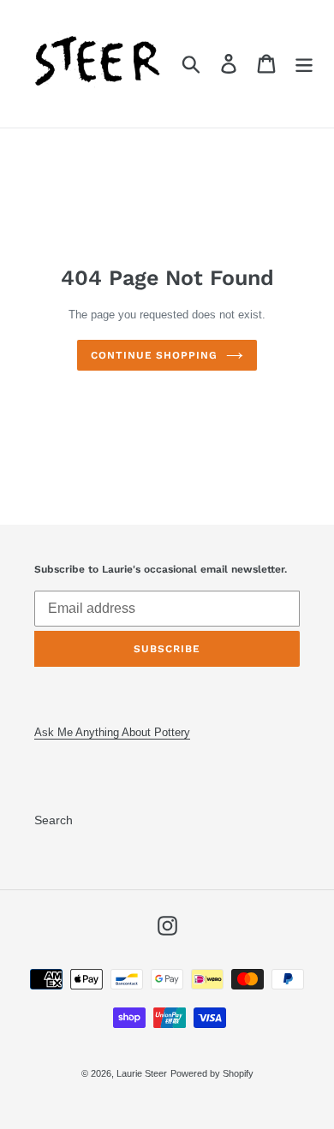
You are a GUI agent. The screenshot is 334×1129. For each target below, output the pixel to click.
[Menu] (304, 63)
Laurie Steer (141, 1073)
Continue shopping (154, 355)
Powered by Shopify (211, 1073)
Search (53, 820)
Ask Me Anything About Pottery (112, 732)
